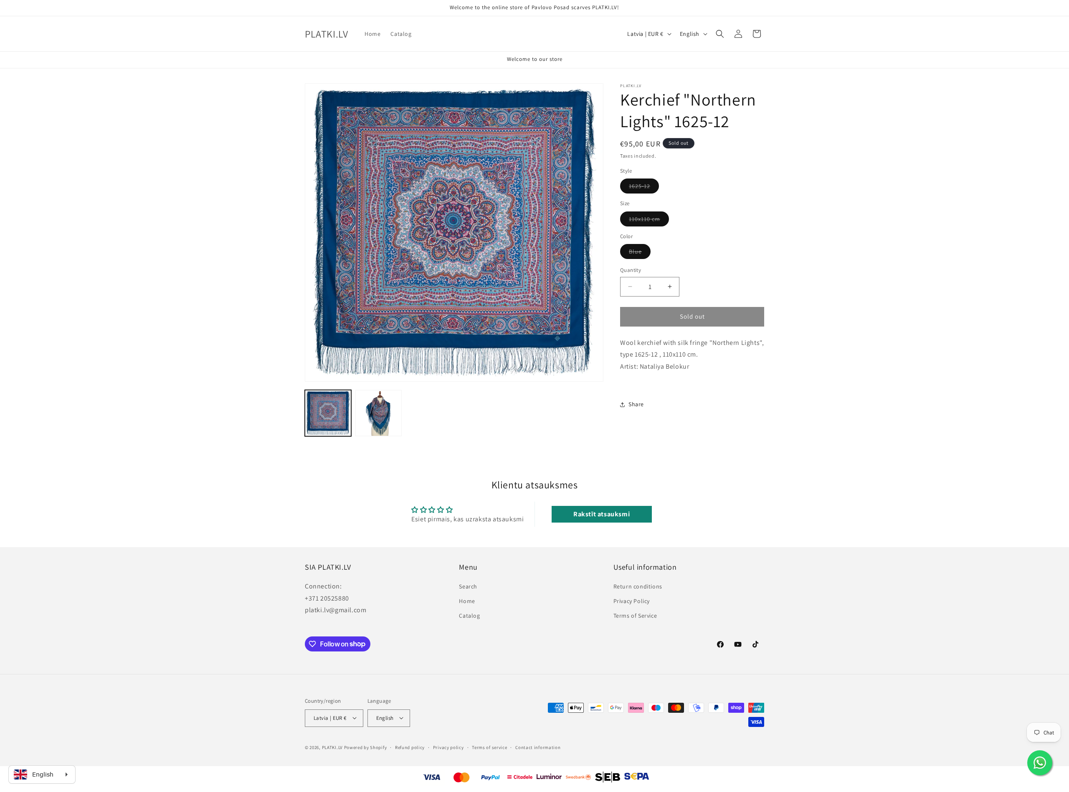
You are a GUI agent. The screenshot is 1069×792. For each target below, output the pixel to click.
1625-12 (644, 188)
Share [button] (636, 404)
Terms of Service (635, 615)
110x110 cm (649, 220)
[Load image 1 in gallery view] (328, 413)
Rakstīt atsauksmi (601, 514)
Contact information (537, 747)
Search (468, 586)
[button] (720, 34)
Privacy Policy (631, 600)
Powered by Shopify (365, 747)
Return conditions (637, 586)
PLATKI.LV (332, 747)
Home (467, 600)
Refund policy (410, 747)
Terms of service (489, 747)
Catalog (469, 615)
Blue (640, 253)
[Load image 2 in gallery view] (378, 413)
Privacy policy (448, 747)
